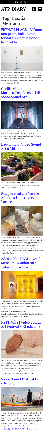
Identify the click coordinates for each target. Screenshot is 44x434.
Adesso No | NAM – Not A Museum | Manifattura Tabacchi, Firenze (21, 263)
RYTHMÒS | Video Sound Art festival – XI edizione (21, 324)
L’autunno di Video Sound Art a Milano (21, 146)
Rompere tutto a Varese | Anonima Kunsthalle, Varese (21, 197)
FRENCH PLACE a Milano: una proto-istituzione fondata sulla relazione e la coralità (21, 35)
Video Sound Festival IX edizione (20, 381)
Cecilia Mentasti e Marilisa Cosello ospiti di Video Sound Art (20, 92)
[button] (34, 9)
